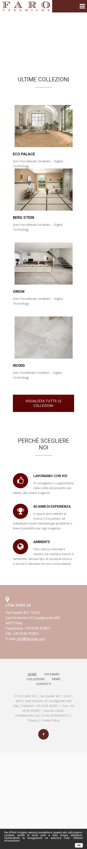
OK (79, 845)
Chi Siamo (51, 674)
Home (32, 674)
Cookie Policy (50, 720)
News (56, 679)
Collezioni (35, 679)
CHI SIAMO (42, 43)
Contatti (43, 684)
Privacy (33, 720)
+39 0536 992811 (47, 706)
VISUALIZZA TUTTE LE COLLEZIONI (43, 403)
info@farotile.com (27, 715)
